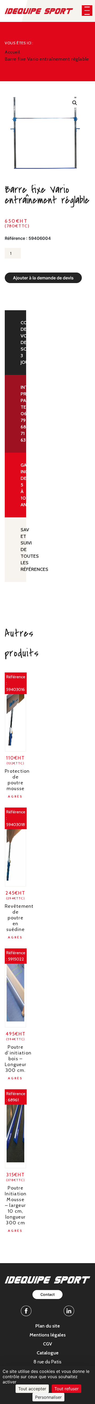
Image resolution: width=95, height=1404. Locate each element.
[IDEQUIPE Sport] (39, 10)
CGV (47, 1344)
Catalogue (48, 1353)
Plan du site (47, 1326)
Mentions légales (48, 1335)
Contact (47, 1294)
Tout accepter (32, 1388)
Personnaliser (48, 1397)
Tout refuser (66, 1388)
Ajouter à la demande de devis (43, 277)
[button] (87, 10)
